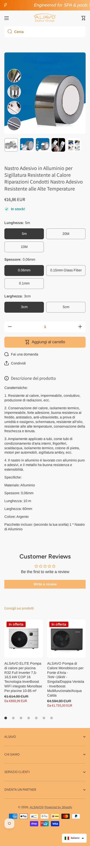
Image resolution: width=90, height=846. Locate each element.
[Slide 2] (13, 718)
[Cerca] (8, 31)
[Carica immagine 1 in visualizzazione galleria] (11, 145)
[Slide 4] (28, 718)
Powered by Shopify (58, 807)
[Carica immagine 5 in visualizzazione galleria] (74, 145)
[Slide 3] (21, 718)
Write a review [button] (45, 584)
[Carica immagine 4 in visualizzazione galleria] (58, 145)
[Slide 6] (44, 718)
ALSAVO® (37, 807)
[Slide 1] (5, 718)
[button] (83, 18)
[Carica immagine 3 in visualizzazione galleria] (42, 145)
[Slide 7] (51, 718)
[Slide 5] (36, 718)
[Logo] (45, 18)
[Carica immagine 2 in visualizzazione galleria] (27, 145)
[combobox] (45, 31)
